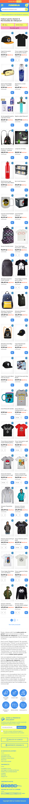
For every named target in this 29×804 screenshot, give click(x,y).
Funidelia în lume (6, 768)
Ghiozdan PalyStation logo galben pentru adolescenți (7, 312)
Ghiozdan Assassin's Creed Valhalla (6, 279)
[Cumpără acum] (12, 60)
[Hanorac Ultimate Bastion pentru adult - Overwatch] (7, 593)
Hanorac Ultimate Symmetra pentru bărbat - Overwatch (20, 507)
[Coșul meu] (26, 5)
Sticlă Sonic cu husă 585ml (20, 84)
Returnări (3, 760)
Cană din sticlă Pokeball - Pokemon (7, 214)
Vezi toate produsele (14, 624)
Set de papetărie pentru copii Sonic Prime (7, 117)
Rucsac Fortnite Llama (7, 246)
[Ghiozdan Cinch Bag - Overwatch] (7, 333)
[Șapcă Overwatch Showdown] (7, 40)
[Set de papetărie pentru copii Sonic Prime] (7, 105)
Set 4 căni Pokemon (20, 181)
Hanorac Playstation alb (6, 507)
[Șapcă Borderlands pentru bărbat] (21, 333)
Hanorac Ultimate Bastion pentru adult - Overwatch (7, 604)
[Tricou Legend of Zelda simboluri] (21, 560)
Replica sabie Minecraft (21, 116)
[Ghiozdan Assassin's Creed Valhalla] (7, 268)
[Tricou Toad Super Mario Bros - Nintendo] (21, 235)
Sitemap (3, 775)
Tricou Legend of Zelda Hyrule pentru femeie (21, 52)
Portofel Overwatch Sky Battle (21, 377)
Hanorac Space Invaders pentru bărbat (21, 604)
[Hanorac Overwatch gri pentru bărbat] (7, 528)
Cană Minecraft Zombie (7, 408)
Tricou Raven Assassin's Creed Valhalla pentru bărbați (7, 442)
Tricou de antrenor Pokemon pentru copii (7, 474)
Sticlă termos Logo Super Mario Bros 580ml (7, 182)
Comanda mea (5, 755)
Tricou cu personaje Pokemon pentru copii (21, 474)
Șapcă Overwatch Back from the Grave (7, 377)
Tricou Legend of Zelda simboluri (21, 572)
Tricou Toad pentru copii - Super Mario (21, 442)
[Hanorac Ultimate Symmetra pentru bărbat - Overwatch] (21, 495)
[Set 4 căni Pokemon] (21, 170)
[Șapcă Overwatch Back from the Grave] (7, 365)
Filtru (6, 25)
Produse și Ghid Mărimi (7, 758)
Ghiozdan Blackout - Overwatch (20, 312)
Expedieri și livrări (6, 756)
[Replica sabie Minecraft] (21, 105)
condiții (5, 732)
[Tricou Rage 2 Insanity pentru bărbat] (21, 268)
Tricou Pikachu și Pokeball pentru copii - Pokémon (21, 409)
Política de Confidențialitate (9, 771)
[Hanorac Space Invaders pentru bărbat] (21, 593)
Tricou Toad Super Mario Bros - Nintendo (21, 247)
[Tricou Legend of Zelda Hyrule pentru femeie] (21, 40)
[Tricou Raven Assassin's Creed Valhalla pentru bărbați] (7, 430)
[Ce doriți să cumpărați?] (2, 5)
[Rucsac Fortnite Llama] (7, 235)
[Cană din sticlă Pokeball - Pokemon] (7, 203)
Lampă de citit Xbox (20, 148)
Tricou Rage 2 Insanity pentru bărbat (21, 279)
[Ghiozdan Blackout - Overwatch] (21, 300)
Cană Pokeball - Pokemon (19, 214)
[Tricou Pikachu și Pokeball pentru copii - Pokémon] (21, 398)
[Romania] (2, 786)
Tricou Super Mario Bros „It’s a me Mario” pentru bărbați (7, 572)
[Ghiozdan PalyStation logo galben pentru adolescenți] (7, 300)
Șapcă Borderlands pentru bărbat (20, 344)
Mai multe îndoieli (6, 761)
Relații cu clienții (16, 739)
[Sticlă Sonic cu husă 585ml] (21, 73)
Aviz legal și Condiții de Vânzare (10, 770)
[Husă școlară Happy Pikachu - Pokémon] (7, 73)
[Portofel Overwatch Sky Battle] (21, 365)
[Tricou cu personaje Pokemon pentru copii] (21, 463)
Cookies (3, 773)
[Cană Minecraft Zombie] (7, 398)
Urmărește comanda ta (15, 745)
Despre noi (4, 776)
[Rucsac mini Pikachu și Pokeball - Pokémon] (7, 138)
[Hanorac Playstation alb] (7, 495)
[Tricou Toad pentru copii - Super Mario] (21, 430)
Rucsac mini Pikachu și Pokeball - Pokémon (7, 149)
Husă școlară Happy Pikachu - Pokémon (6, 84)
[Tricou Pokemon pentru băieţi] (21, 528)
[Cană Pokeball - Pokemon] (21, 203)
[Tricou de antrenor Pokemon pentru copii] (7, 463)
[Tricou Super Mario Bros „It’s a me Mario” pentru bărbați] (7, 560)
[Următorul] (17, 620)
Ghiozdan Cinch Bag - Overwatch (7, 344)
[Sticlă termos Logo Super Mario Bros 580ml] (7, 170)
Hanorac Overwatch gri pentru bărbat (7, 539)
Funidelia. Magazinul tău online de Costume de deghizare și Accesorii (14, 5)
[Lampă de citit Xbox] (21, 138)
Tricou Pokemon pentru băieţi (21, 539)
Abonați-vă (21, 727)
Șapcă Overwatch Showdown (6, 52)
